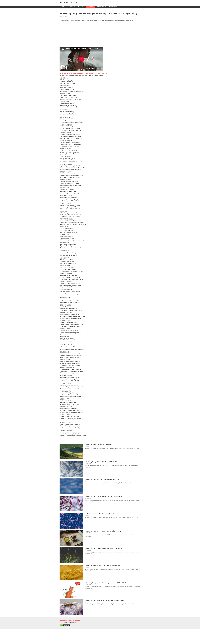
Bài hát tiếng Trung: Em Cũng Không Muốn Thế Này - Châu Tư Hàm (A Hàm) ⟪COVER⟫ (91, 10)
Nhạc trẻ (90, 6)
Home (62, 6)
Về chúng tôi (113, 6)
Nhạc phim (81, 6)
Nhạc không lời (101, 6)
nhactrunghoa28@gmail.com (70, 622)
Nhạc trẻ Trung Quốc (64, 10)
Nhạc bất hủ (71, 6)
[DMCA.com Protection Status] (65, 626)
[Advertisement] (100, 35)
